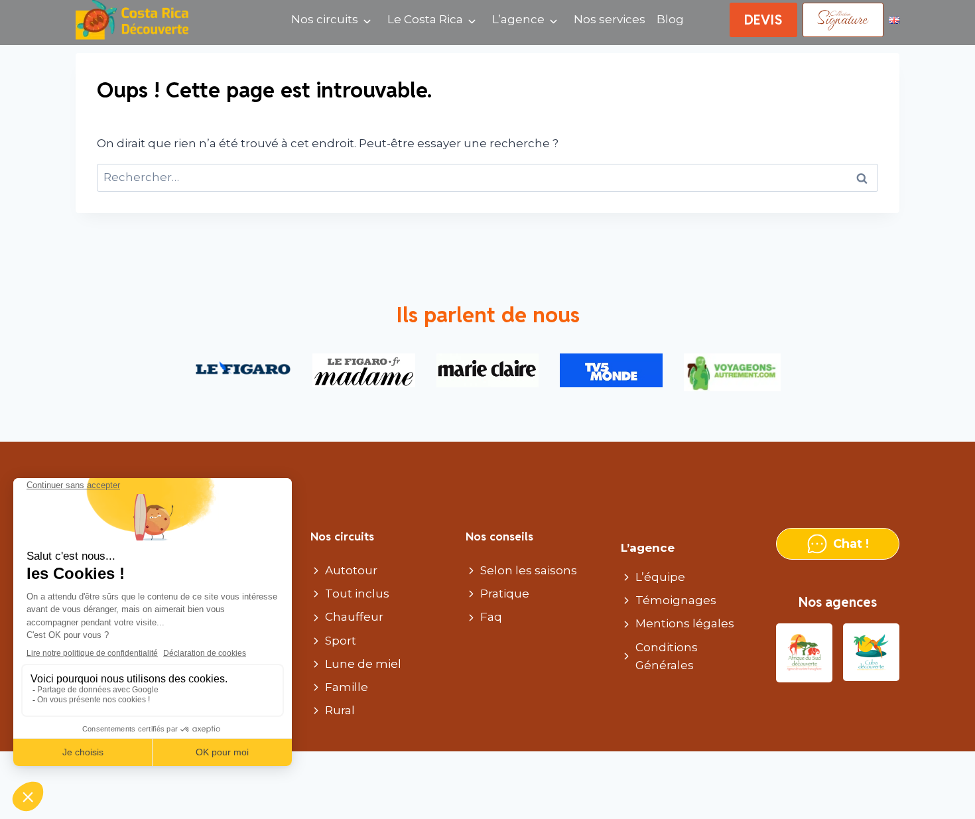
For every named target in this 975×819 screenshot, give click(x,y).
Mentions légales (684, 623)
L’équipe (660, 577)
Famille (346, 687)
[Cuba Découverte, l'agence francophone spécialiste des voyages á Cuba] (871, 652)
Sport (340, 640)
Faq (491, 616)
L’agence (518, 19)
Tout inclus (357, 593)
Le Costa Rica (425, 19)
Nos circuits (324, 19)
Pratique (504, 593)
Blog (670, 19)
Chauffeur (354, 616)
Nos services (609, 19)
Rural (340, 710)
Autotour (351, 570)
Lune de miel (363, 663)
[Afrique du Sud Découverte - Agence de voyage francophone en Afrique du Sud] (804, 652)
